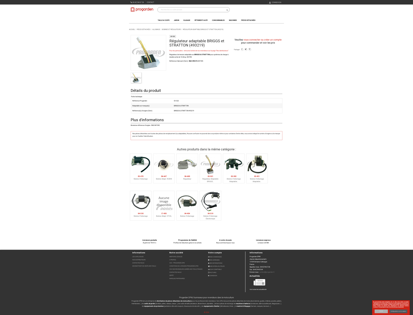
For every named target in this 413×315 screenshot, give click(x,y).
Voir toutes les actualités (257, 289)
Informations (256, 253)
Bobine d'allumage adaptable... (234, 179)
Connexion (213, 275)
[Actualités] (259, 282)
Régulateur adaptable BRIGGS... (210, 179)
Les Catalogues (137, 256)
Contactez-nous (138, 263)
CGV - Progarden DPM (177, 263)
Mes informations (215, 263)
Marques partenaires (177, 278)
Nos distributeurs (139, 260)
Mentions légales (175, 256)
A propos (172, 260)
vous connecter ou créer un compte (263, 39)
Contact (150, 2)
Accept (381, 311)
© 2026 (206, 312)
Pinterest (249, 49)
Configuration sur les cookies (398, 311)
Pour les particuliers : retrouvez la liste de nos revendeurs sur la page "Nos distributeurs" (199, 51)
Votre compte (215, 253)
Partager (241, 49)
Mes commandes (216, 257)
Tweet (245, 49)
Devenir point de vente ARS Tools (144, 266)
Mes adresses (214, 260)
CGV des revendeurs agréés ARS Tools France (185, 269)
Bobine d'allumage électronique (210, 216)
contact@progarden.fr (267, 272)
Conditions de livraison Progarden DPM (183, 266)
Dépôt (171, 275)
